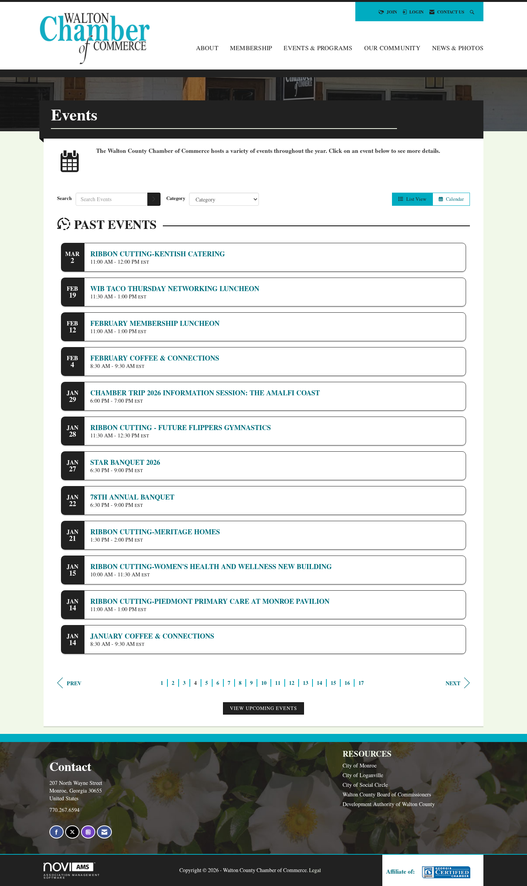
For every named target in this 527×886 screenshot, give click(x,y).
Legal (315, 870)
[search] (153, 199)
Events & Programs (318, 48)
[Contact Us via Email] (104, 832)
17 (361, 683)
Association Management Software (72, 876)
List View (414, 199)
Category (175, 198)
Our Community (392, 48)
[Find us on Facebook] (56, 832)
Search (64, 198)
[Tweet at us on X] (72, 832)
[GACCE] (445, 872)
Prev (74, 683)
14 (319, 683)
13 (305, 683)
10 (264, 683)
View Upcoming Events (263, 708)
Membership (251, 48)
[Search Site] (473, 11)
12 (291, 683)
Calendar (453, 199)
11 (277, 683)
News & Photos (457, 48)
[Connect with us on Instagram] (88, 832)
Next (453, 683)
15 (333, 683)
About (207, 48)
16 (347, 683)
